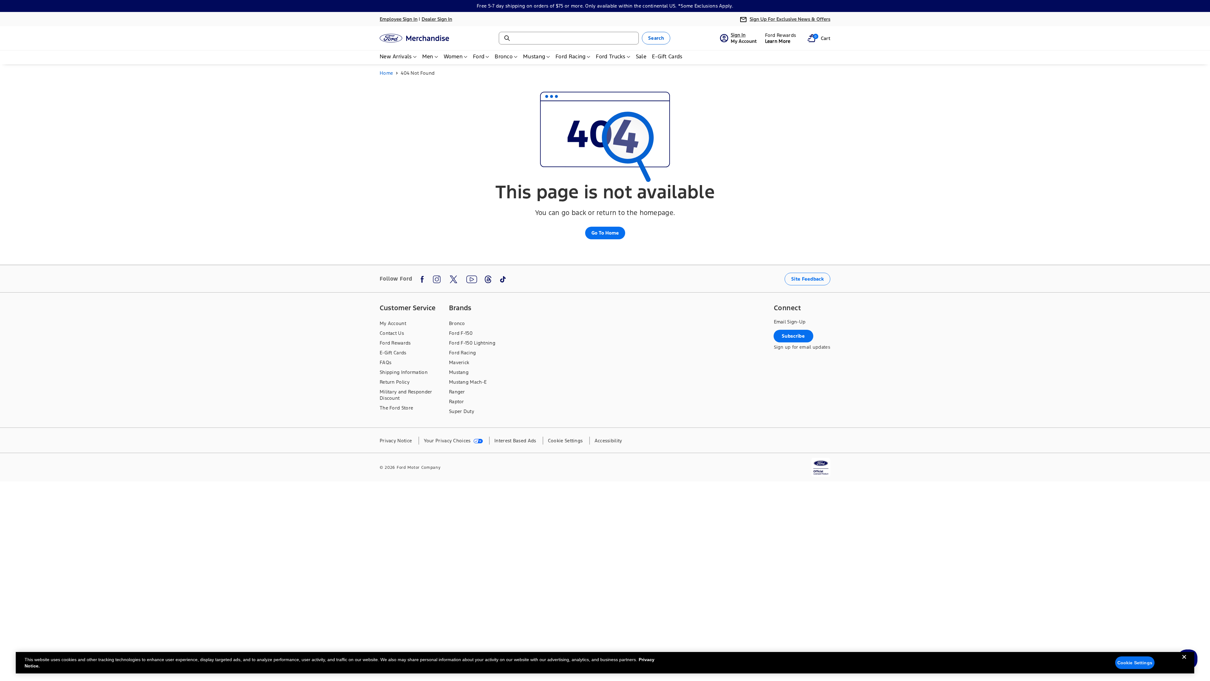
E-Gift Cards (393, 353)
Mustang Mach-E (468, 382)
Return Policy (395, 382)
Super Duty (461, 411)
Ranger (457, 392)
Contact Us (392, 333)
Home (386, 73)
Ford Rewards (395, 343)
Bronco (457, 323)
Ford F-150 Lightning (472, 343)
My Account (393, 323)
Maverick (459, 362)
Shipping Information (404, 372)
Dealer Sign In (437, 19)
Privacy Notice (396, 441)
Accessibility (608, 441)
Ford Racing (462, 353)
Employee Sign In (399, 19)
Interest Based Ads (515, 441)
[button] (811, 38)
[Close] (1184, 662)
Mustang (459, 372)
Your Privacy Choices (448, 441)
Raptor (456, 402)
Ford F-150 (461, 333)
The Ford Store (396, 408)
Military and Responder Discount (406, 395)
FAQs (385, 362)
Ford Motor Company (419, 467)
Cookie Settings (1134, 662)
